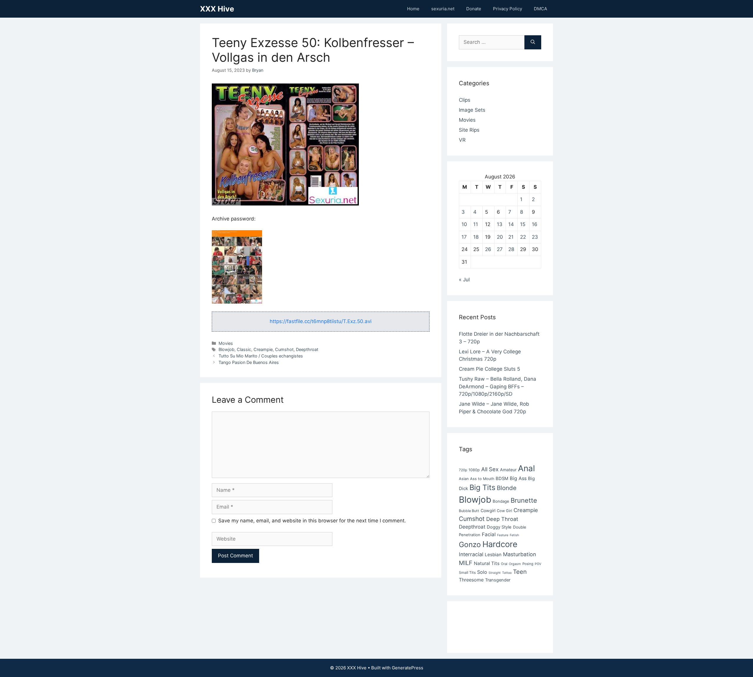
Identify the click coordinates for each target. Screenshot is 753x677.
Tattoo (507, 573)
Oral (504, 564)
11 (475, 224)
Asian (464, 479)
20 (500, 237)
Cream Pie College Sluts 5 (489, 369)
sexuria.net (442, 8)
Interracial (471, 554)
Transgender (497, 580)
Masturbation (519, 554)
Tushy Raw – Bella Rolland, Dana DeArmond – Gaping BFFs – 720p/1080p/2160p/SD (497, 386)
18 (476, 237)
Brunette (524, 500)
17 (464, 237)
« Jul (464, 279)
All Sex (490, 469)
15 (522, 224)
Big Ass (518, 478)
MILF (465, 562)
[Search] (532, 42)
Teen (520, 571)
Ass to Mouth (482, 479)
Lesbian (493, 554)
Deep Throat (502, 519)
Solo (482, 572)
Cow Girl (504, 511)
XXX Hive (217, 8)
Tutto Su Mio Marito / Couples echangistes (261, 355)
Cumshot (284, 349)
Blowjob (226, 349)
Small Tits (467, 572)
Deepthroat (307, 349)
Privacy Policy (507, 8)
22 (523, 237)
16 (534, 224)
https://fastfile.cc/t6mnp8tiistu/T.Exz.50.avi (320, 321)
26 (488, 249)
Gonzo (470, 544)
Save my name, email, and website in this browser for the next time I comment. (312, 521)
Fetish (514, 535)
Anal (526, 468)
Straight (495, 573)
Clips (464, 100)
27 (500, 249)
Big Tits (482, 487)
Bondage (501, 501)
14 (511, 224)
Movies (226, 343)
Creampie (263, 349)
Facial (489, 534)
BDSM (502, 478)
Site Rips (469, 130)
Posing (527, 564)
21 (511, 237)
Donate (473, 8)
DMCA (540, 8)
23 (535, 237)
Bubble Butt (469, 511)
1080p (474, 470)
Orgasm (515, 564)
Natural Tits (486, 563)
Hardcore (499, 544)
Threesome (471, 580)
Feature (502, 535)
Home (413, 8)
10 (464, 224)
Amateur (508, 469)
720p (463, 470)
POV (538, 564)
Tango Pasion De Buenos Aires (249, 362)
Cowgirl (488, 510)
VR (462, 140)
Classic (244, 349)
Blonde (507, 488)
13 (499, 224)
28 (511, 249)
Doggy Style (499, 527)
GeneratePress (407, 668)
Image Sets (472, 110)
